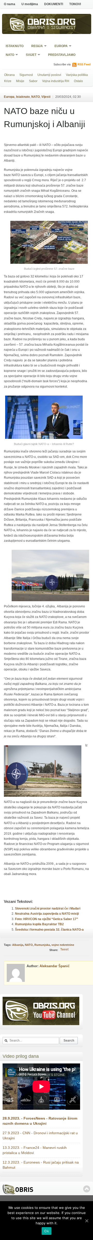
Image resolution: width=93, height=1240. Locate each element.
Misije (20, 81)
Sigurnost (26, 75)
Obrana (9, 75)
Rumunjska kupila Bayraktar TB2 (39, 924)
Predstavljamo (61, 55)
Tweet (64, 949)
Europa (59, 46)
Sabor (33, 81)
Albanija (17, 944)
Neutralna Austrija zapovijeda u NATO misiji (47, 913)
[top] (86, 1188)
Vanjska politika (77, 75)
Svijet (29, 55)
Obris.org (52, 22)
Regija (35, 46)
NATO (8, 55)
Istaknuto (15, 46)
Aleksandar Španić (54, 966)
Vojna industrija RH (55, 81)
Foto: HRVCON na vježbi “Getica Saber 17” (46, 919)
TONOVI (75, 4)
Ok (46, 1231)
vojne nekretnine (62, 944)
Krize (7, 81)
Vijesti (45, 97)
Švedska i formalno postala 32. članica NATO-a (49, 929)
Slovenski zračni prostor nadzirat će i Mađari (47, 908)
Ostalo (78, 81)
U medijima (29, 4)
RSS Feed (84, 64)
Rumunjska (42, 944)
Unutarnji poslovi (49, 75)
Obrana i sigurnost (52, 28)
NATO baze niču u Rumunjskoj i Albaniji (44, 117)
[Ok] (86, 1220)
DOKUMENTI (53, 4)
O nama (9, 4)
